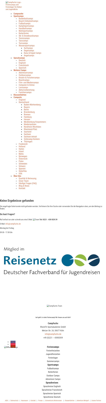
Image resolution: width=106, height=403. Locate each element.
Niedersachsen (30, 124)
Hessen (27, 119)
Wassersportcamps (27, 45)
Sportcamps (19, 16)
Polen (21, 161)
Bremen (27, 114)
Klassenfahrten (20, 95)
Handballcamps (25, 28)
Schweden (23, 163)
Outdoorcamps (25, 75)
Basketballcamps (26, 18)
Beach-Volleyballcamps (28, 21)
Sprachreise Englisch (52, 386)
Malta (21, 154)
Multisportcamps (26, 31)
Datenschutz (14, 400)
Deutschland (24, 102)
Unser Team (24, 181)
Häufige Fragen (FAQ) (28, 183)
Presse (40, 400)
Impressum (24, 400)
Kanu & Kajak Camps (32, 53)
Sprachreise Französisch (52, 390)
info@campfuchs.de (13, 224)
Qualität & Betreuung (27, 178)
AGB (6, 400)
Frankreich (23, 144)
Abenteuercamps (26, 72)
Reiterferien (24, 33)
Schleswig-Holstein (32, 139)
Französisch (24, 65)
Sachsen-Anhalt (30, 136)
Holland (22, 146)
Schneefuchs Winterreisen (53, 400)
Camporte (18, 97)
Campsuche (18, 13)
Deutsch (22, 60)
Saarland (27, 131)
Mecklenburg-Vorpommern (35, 122)
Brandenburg (29, 112)
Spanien (22, 168)
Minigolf (86, 400)
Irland (21, 151)
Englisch (22, 63)
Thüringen (28, 141)
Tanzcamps (23, 40)
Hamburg (28, 117)
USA (20, 173)
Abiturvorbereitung (26, 90)
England (22, 100)
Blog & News (24, 186)
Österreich (23, 159)
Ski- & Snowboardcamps (29, 36)
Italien (21, 149)
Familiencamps (25, 92)
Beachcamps (24, 80)
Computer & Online (27, 85)
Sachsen (27, 134)
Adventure (80, 400)
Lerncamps (23, 87)
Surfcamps (28, 48)
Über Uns (17, 176)
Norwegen (23, 156)
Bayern (27, 107)
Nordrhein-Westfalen (32, 127)
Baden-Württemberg (32, 104)
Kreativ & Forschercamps (29, 77)
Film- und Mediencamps (29, 82)
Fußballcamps (24, 23)
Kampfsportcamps (26, 26)
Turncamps (23, 43)
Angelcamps (29, 55)
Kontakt (22, 188)
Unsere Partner (96, 400)
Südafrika (23, 171)
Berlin (26, 109)
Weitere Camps (20, 70)
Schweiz (22, 166)
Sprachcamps (19, 58)
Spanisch (22, 68)
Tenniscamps (24, 38)
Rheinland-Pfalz (30, 129)
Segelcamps (29, 50)
